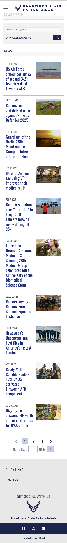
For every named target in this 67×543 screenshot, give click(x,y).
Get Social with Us (34, 496)
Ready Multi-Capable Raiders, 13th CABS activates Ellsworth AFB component (18, 381)
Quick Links (14, 469)
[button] (6, 8)
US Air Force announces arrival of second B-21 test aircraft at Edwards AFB (19, 79)
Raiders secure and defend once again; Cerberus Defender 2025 (18, 112)
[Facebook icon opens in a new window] (23, 528)
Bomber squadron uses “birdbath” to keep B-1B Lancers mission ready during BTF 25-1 (19, 216)
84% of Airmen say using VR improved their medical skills (17, 180)
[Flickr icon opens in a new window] (43, 528)
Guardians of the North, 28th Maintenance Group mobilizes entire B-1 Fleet (18, 146)
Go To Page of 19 (29, 449)
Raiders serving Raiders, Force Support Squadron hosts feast (19, 309)
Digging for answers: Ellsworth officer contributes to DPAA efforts (19, 418)
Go (50, 449)
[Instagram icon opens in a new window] (33, 528)
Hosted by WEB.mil (33, 538)
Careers (12, 480)
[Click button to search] (57, 37)
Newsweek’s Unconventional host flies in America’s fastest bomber (18, 342)
